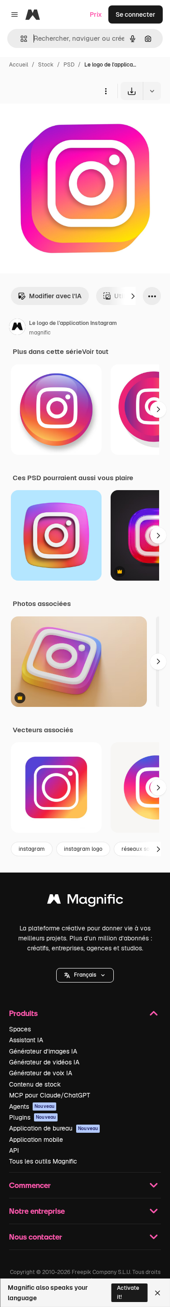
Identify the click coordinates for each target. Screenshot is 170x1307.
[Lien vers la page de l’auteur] (17, 328)
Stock (45, 64)
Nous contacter (35, 1236)
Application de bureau (53, 1128)
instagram (32, 849)
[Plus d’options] (106, 91)
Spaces (20, 1029)
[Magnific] (85, 901)
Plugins (32, 1117)
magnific (40, 332)
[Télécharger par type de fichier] (152, 91)
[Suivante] (133, 296)
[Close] (157, 1293)
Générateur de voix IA (40, 1073)
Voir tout (95, 352)
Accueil (18, 64)
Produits (23, 1013)
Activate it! (128, 1292)
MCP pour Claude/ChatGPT (49, 1095)
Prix (96, 14)
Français (85, 974)
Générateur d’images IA (43, 1051)
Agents (31, 1106)
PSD (68, 64)
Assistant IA (26, 1040)
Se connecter (135, 14)
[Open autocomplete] (20, 38)
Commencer (30, 1185)
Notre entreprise (37, 1211)
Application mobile (36, 1139)
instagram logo (83, 849)
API (14, 1150)
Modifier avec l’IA (55, 296)
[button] (85, 975)
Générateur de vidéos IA (44, 1062)
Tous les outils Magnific (43, 1161)
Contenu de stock (35, 1084)
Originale (59, 121)
